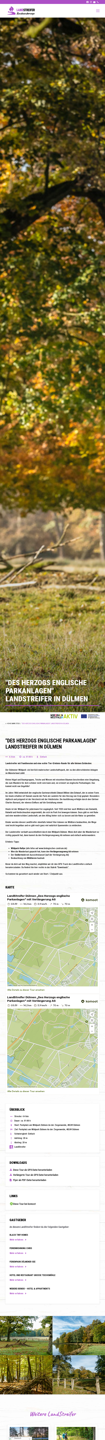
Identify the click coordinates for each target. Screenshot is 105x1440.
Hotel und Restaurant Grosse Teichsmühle (32, 1275)
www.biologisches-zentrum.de (52, 848)
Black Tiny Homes (19, 1235)
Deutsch (17, 1438)
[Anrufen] (98, 2)
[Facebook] (87, 2)
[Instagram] (91, 2)
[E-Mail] (94, 2)
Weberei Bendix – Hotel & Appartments (30, 1288)
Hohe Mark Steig (13, 723)
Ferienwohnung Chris (21, 1248)
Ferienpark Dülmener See (22, 1261)
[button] (6, 1434)
